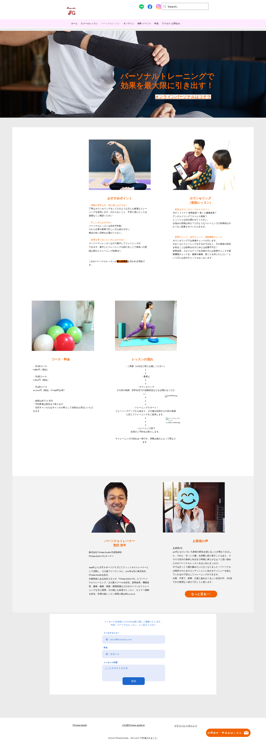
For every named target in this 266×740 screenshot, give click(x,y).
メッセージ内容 (111, 662)
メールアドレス (111, 633)
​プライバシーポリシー (185, 726)
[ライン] (141, 7)
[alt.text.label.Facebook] (150, 7)
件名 (106, 648)
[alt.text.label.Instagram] (158, 7)
